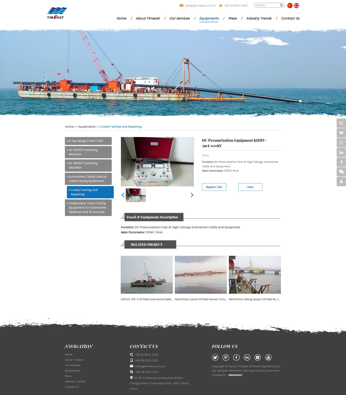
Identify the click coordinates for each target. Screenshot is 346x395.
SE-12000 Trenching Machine (83, 152)
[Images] (157, 161)
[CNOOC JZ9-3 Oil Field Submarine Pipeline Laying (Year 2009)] (147, 275)
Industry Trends (258, 18)
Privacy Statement (268, 370)
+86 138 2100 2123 (146, 372)
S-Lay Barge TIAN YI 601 (86, 141)
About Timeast (147, 18)
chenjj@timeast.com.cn (200, 5)
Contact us (144, 346)
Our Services (179, 18)
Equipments (208, 18)
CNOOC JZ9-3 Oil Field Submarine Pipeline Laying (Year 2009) (160, 299)
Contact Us (290, 18)
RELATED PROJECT (147, 244)
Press (232, 18)
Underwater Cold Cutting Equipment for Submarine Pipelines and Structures (87, 207)
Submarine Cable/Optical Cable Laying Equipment (88, 179)
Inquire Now (214, 187)
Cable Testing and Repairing (121, 127)
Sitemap (248, 370)
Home (121, 18)
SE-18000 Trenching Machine (83, 165)
